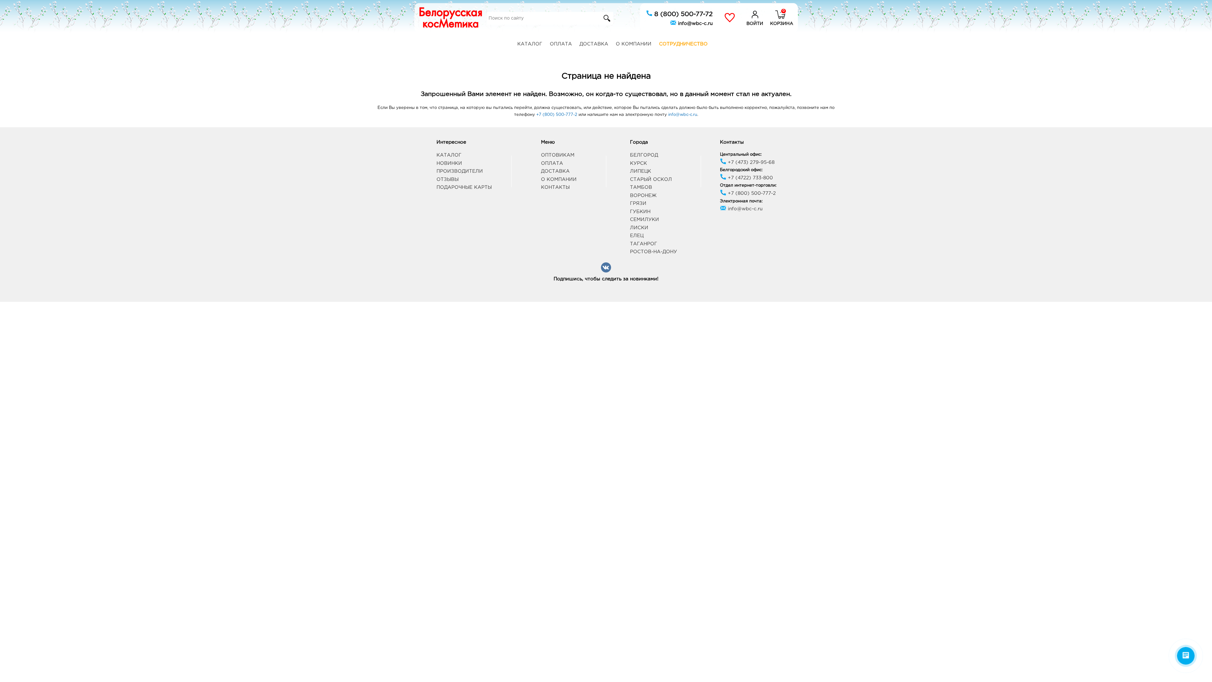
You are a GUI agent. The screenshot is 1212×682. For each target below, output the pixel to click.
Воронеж (643, 196)
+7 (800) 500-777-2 (556, 115)
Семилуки (644, 220)
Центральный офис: (741, 154)
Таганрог (643, 244)
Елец (637, 236)
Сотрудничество (683, 44)
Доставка (593, 44)
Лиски (639, 228)
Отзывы (448, 179)
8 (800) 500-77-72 (682, 14)
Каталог (529, 44)
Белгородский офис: (741, 170)
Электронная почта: (741, 201)
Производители (460, 171)
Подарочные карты (464, 187)
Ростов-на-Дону (653, 252)
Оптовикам (557, 155)
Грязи (638, 203)
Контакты (555, 187)
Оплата (561, 44)
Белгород (644, 155)
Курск (638, 163)
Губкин (640, 212)
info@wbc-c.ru (694, 23)
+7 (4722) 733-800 (749, 178)
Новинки (449, 163)
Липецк (640, 171)
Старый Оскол (651, 179)
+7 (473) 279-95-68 (750, 162)
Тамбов (641, 187)
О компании (633, 44)
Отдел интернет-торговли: (748, 185)
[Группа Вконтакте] (606, 271)
